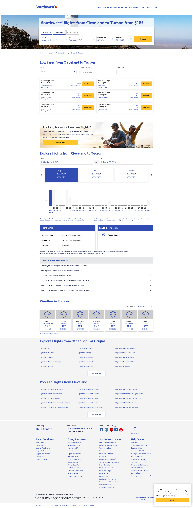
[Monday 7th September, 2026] (73, 205)
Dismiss (172, 500)
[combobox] (53, 40)
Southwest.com (89, 221)
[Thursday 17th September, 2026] (106, 205)
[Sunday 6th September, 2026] (70, 201)
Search (143, 39)
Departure (101, 38)
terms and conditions (130, 221)
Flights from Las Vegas (85, 353)
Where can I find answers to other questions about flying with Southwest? (65, 290)
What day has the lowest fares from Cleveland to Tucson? (60, 271)
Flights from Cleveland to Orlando (88, 389)
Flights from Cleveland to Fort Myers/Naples (54, 407)
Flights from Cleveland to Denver (88, 394)
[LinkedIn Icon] (116, 430)
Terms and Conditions (42, 499)
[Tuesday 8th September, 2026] (76, 205)
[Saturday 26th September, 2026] (135, 205)
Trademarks (59, 499)
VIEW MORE (96, 373)
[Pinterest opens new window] (121, 430)
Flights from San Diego (47, 353)
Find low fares (60, 142)
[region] (172, 495)
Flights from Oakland (46, 357)
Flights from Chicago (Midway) (125, 348)
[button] (46, 7)
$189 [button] (139, 22)
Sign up (69, 431)
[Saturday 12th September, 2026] (89, 205)
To (70, 38)
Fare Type (120, 67)
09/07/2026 (101, 40)
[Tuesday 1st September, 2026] (53, 198)
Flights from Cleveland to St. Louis (126, 403)
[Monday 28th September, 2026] (142, 205)
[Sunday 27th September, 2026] (138, 205)
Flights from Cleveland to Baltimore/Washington (55, 403)
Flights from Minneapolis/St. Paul (125, 362)
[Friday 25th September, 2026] (132, 205)
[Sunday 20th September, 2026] (116, 205)
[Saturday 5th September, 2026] (67, 198)
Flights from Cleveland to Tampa (88, 398)
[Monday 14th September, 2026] (96, 205)
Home (42, 53)
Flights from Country (88, 505)
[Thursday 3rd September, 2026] (60, 205)
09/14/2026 (120, 40)
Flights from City (77, 505)
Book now (88, 84)
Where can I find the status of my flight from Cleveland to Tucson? (63, 285)
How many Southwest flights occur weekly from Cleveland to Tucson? (64, 266)
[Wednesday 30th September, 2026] (148, 203)
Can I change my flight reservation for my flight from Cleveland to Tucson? (65, 281)
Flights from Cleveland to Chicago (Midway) (129, 394)
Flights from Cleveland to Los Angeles (90, 407)
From (44, 38)
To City (45, 505)
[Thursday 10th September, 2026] (83, 205)
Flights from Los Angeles (85, 348)
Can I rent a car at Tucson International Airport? (56, 276)
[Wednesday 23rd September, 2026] (125, 205)
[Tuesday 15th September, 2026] (99, 205)
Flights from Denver (46, 348)
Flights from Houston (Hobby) (124, 357)
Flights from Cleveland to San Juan (126, 407)
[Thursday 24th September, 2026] (129, 205)
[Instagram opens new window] (106, 430)
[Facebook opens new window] (101, 430)
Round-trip (45, 32)
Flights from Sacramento (85, 357)
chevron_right (151, 174)
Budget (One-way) (85, 67)
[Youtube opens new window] (111, 430)
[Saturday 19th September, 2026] (112, 205)
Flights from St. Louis (46, 366)
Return (119, 38)
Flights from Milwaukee (122, 366)
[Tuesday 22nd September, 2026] (122, 205)
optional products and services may (129, 219)
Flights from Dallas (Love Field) (125, 353)
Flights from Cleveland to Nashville (51, 394)
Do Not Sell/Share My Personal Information (72, 499)
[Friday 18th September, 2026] (109, 203)
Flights (50, 53)
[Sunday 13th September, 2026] (93, 205)
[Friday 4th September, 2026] (63, 205)
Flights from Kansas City (85, 366)
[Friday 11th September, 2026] (86, 205)
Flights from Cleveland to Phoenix (126, 389)
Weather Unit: (131, 306)
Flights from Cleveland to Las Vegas (51, 389)
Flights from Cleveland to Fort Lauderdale (128, 398)
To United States (61, 53)
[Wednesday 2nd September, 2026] (57, 205)
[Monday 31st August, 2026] (50, 198)
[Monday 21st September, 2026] (119, 205)
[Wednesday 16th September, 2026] (103, 205)
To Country (38, 505)
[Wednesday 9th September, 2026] (80, 205)
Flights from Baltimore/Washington (51, 362)
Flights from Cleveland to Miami (88, 403)
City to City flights (53, 505)
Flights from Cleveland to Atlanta (50, 398)
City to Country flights (65, 505)
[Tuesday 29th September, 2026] (145, 205)
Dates (42, 67)
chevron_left (41, 174)
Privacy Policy (52, 499)
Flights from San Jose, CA (86, 362)
